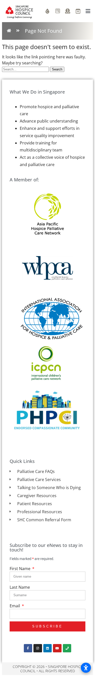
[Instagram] (37, 648)
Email (15, 606)
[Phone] (67, 648)
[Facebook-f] (28, 648)
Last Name (20, 587)
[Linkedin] (47, 648)
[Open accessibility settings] (86, 668)
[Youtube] (57, 648)
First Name (20, 568)
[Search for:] (26, 69)
